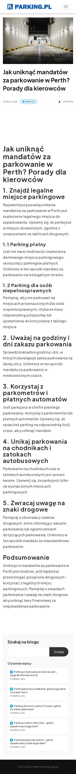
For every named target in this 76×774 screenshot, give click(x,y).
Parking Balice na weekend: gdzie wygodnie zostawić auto (37, 691)
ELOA (55, 767)
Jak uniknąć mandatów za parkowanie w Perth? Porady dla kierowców (36, 80)
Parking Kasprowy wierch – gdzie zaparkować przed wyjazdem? (31, 742)
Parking (29, 101)
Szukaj (14, 641)
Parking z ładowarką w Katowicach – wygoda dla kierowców (33, 673)
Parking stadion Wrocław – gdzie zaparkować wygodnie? (31, 724)
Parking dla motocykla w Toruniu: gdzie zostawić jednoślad (35, 708)
